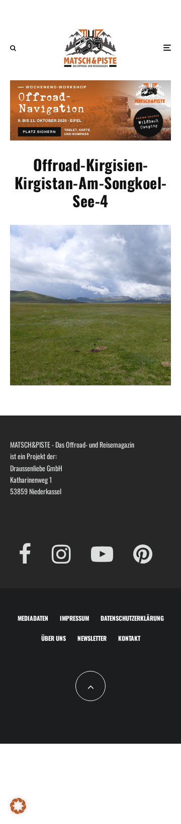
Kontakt (129, 638)
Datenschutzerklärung (132, 618)
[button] (18, 806)
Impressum (74, 618)
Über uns (53, 638)
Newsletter (92, 638)
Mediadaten (33, 618)
